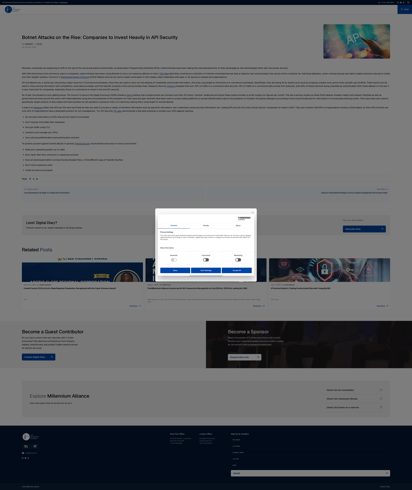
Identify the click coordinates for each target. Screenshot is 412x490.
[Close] (253, 212)
